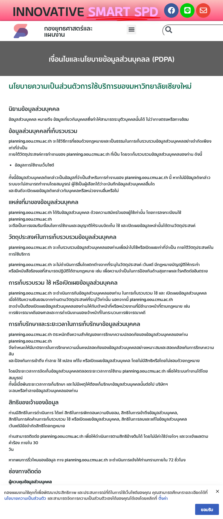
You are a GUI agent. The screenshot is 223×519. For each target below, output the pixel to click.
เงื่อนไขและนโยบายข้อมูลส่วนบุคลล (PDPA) (112, 58)
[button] (131, 29)
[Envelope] (203, 10)
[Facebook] (171, 10)
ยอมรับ (207, 509)
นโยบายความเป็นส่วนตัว (25, 498)
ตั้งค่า (163, 498)
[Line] (187, 10)
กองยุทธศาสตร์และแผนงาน (68, 31)
